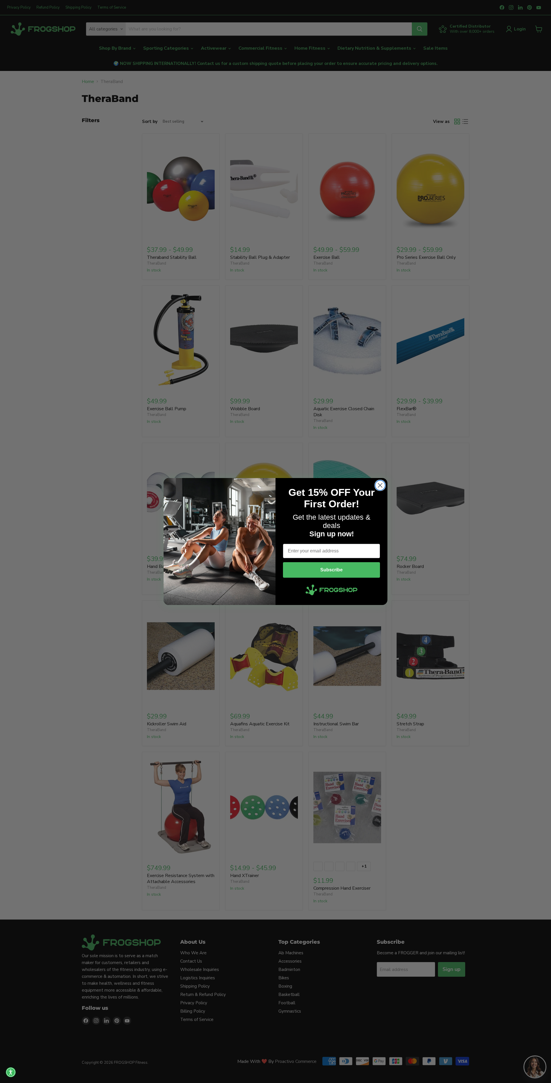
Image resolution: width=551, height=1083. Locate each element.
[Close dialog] (380, 485)
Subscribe (331, 569)
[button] (11, 1072)
